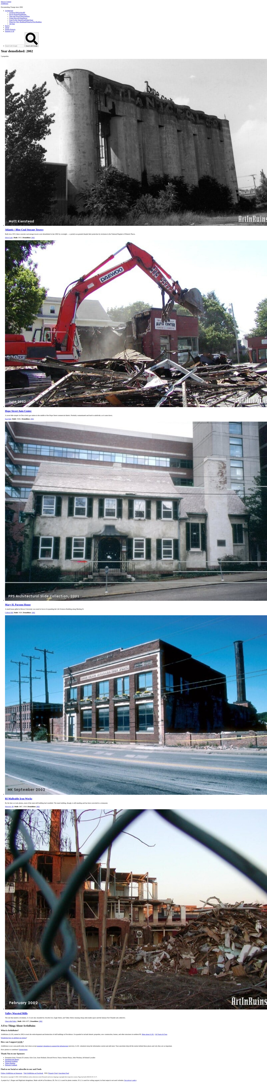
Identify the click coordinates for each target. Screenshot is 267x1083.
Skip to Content (6, 2)
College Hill (9, 613)
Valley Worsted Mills (16, 1013)
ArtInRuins (4, 3)
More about (148, 1034)
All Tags (12, 24)
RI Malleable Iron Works (18, 798)
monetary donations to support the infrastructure (52, 1046)
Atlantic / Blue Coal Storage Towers (24, 229)
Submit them (23, 1049)
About (7, 27)
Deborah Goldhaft (11, 1065)
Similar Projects (10, 29)
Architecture (9, 11)
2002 (33, 237)
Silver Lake (9, 237)
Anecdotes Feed (63, 1073)
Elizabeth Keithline (11, 1061)
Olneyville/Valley (10, 1021)
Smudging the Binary (12, 1059)
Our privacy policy (130, 1080)
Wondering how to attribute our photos (13, 1038)
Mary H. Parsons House (18, 604)
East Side (8, 419)
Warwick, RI (9, 806)
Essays (7, 26)
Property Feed (53, 1073)
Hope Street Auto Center (18, 411)
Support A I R (9, 31)
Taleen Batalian (10, 1063)
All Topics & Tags (161, 1034)
